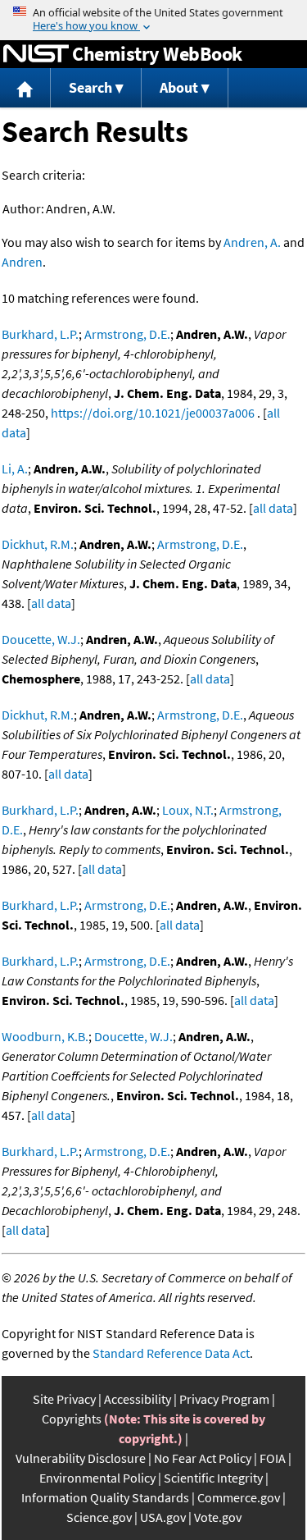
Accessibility (137, 1399)
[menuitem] (25, 88)
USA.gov (163, 1517)
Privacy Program (224, 1399)
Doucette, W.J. (41, 639)
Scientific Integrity (213, 1477)
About (179, 87)
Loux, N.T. (188, 810)
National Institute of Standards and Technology (36, 54)
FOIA (273, 1458)
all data (273, 508)
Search (90, 87)
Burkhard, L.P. (40, 334)
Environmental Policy (97, 1477)
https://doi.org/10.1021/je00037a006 (153, 412)
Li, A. (15, 468)
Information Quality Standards (105, 1497)
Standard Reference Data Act (171, 1353)
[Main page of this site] (25, 88)
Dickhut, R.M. (38, 544)
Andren (22, 262)
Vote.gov (218, 1517)
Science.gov (99, 1517)
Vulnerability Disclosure (81, 1458)
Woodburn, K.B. (45, 1036)
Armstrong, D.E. (127, 334)
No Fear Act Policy (202, 1458)
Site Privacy (64, 1399)
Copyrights (72, 1418)
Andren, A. (252, 242)
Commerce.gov (238, 1497)
